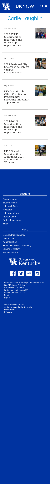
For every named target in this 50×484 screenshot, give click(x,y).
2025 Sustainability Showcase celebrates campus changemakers (16, 68)
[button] (46, 6)
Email (6, 295)
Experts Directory (11, 248)
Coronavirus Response (14, 234)
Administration (10, 241)
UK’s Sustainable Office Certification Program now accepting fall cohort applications (16, 97)
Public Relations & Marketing (17, 245)
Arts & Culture (10, 216)
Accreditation (10, 309)
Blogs (5, 223)
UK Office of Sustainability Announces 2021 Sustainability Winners (13, 157)
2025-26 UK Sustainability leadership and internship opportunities (13, 127)
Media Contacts (10, 252)
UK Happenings (11, 213)
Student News (10, 202)
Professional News (12, 220)
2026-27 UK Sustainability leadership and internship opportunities (13, 40)
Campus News (10, 199)
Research (7, 209)
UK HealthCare (10, 206)
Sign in (7, 297)
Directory (8, 311)
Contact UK (8, 238)
